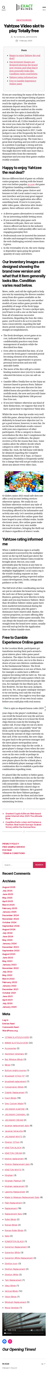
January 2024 (9, 943)
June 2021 (7, 996)
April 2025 (7, 901)
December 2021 (10, 989)
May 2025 (7, 898)
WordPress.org (10, 1030)
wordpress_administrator (26, 37)
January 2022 (9, 986)
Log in (5, 1020)
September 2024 (10, 926)
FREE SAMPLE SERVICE (13, 847)
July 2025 (7, 890)
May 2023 (7, 961)
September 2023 (10, 950)
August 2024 (8, 929)
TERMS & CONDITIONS (13, 853)
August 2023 (8, 954)
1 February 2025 (25, 41)
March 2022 (8, 979)
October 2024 (9, 922)
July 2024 (7, 933)
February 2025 (9, 908)
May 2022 (7, 975)
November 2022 (10, 968)
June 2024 (7, 936)
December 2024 (10, 915)
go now (31, 184)
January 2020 (9, 1007)
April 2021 (7, 1000)
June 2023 (7, 957)
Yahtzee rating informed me (23, 77)
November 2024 (10, 919)
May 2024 (7, 940)
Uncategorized (24, 20)
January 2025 (9, 912)
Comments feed (10, 1027)
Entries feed (8, 1023)
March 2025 (8, 905)
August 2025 (8, 887)
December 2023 (10, 947)
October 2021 (9, 993)
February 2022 (9, 982)
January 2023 (9, 964)
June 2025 (7, 894)
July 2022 (7, 971)
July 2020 (7, 1003)
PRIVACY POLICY (10, 844)
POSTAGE (7, 850)
